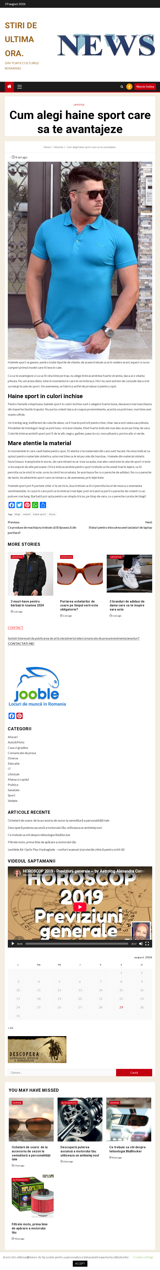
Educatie (14, 763)
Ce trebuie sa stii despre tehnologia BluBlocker (39, 835)
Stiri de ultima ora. (21, 39)
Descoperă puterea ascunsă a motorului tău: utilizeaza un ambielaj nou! (55, 827)
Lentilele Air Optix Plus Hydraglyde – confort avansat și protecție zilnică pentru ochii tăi (66, 849)
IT (9, 768)
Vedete (12, 800)
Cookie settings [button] (143, 1257)
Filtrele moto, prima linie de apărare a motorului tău (42, 842)
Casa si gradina (18, 747)
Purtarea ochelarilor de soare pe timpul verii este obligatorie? (79, 605)
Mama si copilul (18, 779)
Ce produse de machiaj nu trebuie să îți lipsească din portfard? (42, 527)
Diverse (13, 758)
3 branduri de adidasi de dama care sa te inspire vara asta (127, 605)
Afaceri (13, 737)
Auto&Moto (16, 742)
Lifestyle (79, 104)
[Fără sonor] (141, 944)
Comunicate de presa (22, 753)
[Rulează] (13, 944)
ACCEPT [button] (80, 1263)
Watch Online (145, 86)
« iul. (10, 1027)
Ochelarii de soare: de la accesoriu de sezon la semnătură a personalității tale (58, 820)
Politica (13, 784)
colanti (26, 514)
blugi (17, 514)
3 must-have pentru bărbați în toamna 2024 (27, 603)
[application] (80, 907)
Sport (11, 795)
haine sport (39, 514)
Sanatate (14, 790)
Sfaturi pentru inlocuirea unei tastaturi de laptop (120, 524)
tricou (52, 514)
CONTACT (15, 627)
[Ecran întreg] (147, 944)
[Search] (121, 87)
